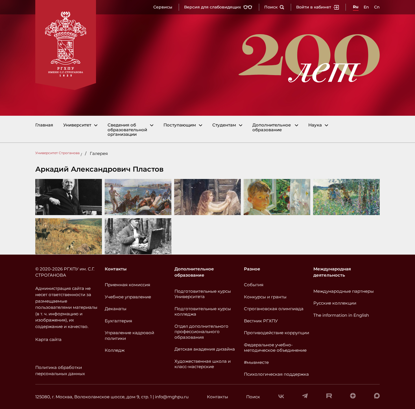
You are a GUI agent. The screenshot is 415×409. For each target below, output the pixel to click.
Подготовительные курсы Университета (202, 293)
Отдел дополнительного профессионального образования (201, 331)
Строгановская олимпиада (273, 308)
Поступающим (179, 125)
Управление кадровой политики (129, 335)
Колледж (114, 350)
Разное (252, 269)
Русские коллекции (334, 303)
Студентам (224, 125)
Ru (356, 6)
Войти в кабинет (313, 7)
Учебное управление (128, 296)
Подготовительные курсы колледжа (202, 311)
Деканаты (115, 308)
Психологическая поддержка (276, 374)
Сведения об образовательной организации (127, 130)
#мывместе (256, 362)
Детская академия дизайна (204, 349)
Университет (77, 125)
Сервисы (162, 7)
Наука (315, 125)
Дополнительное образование (271, 127)
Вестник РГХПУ (261, 320)
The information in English (341, 315)
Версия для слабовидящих (212, 7)
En (366, 7)
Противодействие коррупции (276, 332)
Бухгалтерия (118, 320)
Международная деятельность (332, 272)
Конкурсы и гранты (265, 296)
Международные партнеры (343, 291)
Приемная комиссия (127, 284)
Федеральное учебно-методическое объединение (275, 347)
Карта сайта (48, 339)
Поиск (271, 7)
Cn (377, 7)
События (253, 284)
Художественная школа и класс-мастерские (202, 363)
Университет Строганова (57, 153)
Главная (44, 125)
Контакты (115, 269)
